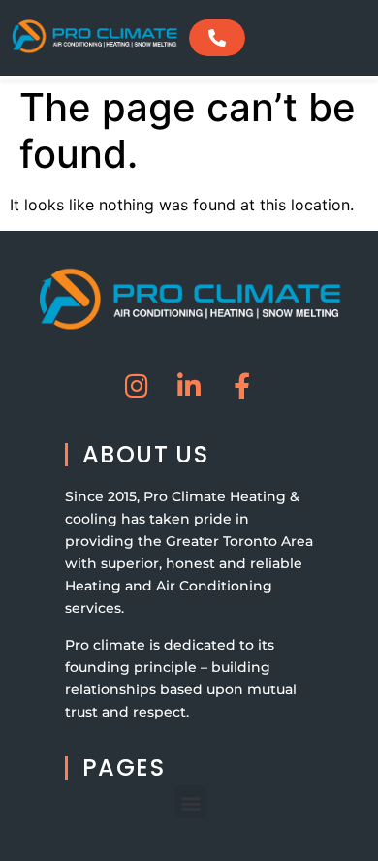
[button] (190, 802)
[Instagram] (137, 385)
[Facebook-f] (242, 385)
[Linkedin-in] (189, 385)
